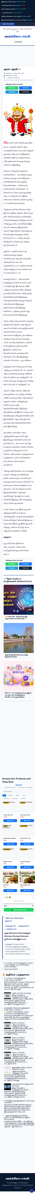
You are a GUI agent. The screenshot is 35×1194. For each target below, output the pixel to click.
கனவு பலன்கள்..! (18, 1023)
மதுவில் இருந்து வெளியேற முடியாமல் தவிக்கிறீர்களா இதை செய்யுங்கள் (17, 1117)
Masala (23, 798)
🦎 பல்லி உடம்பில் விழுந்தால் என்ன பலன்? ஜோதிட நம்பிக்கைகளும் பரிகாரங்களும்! (18, 965)
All (4, 795)
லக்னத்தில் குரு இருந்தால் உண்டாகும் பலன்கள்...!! (19, 1102)
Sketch (17, 795)
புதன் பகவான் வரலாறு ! (21, 993)
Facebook (25, 88)
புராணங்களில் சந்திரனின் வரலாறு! (22, 1085)
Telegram (12, 92)
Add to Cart (10, 820)
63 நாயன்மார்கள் (11, 969)
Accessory (15, 798)
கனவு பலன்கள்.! (18, 1053)
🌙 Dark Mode (17, 42)
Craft (24, 795)
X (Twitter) (25, 92)
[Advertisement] (10, 56)
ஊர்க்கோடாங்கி (18, 36)
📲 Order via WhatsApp (18, 909)
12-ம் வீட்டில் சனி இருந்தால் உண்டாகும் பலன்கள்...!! (15, 979)
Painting (10, 795)
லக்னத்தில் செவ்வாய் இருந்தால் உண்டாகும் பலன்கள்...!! (17, 1009)
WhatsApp (11, 88)
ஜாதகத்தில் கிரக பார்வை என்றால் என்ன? (22, 1068)
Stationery (6, 798)
